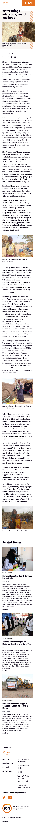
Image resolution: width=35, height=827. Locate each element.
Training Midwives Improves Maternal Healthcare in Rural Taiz (16, 643)
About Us (5, 759)
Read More (5, 609)
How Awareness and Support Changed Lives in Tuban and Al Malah (15, 705)
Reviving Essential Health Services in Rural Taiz (17, 577)
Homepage (5, 821)
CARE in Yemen (7, 763)
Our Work (5, 767)
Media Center (7, 771)
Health (20, 772)
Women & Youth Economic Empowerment (23, 778)
